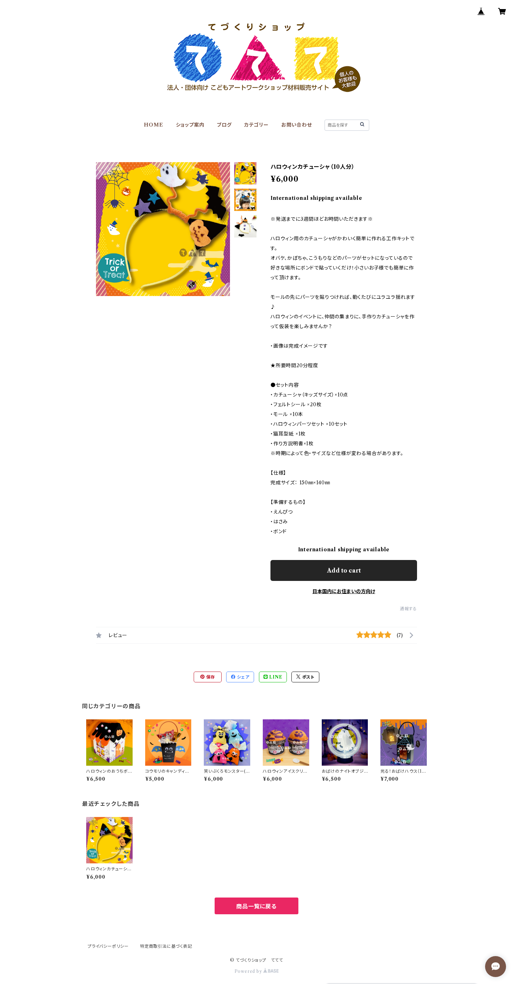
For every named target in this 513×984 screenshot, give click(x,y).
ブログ (224, 125)
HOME (153, 125)
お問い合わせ (296, 125)
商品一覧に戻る (256, 906)
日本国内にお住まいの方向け (343, 591)
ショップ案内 (190, 125)
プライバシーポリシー (108, 946)
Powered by (249, 971)
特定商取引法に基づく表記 (166, 946)
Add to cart (344, 570)
